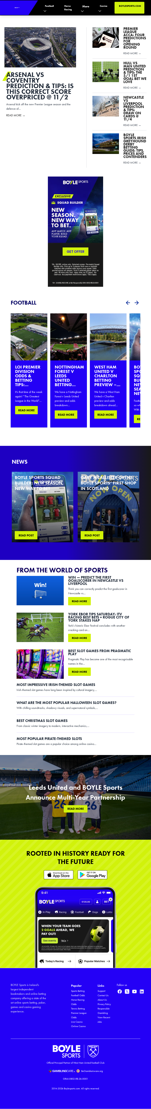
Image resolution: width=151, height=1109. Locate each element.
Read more (79, 601)
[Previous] (127, 302)
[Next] (136, 302)
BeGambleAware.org (92, 1071)
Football (49, 6)
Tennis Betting (78, 1008)
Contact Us (103, 995)
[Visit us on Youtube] (134, 991)
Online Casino (78, 1026)
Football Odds (78, 995)
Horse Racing (68, 8)
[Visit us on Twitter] (127, 991)
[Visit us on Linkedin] (142, 991)
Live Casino (76, 1021)
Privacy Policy (104, 1004)
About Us (102, 999)
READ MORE (26, 410)
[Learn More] (58, 874)
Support (101, 991)
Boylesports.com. (72, 1088)
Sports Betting (78, 991)
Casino (103, 6)
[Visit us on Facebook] (120, 991)
